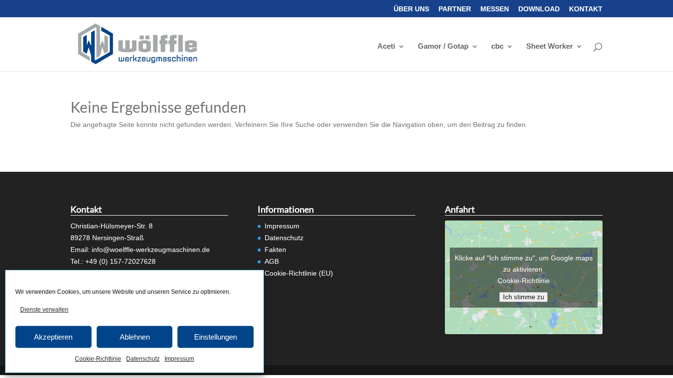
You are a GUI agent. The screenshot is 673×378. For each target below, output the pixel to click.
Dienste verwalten (44, 309)
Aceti (386, 46)
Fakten (275, 249)
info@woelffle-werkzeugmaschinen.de (151, 249)
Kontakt (586, 9)
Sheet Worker (549, 46)
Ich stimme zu (523, 297)
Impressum (179, 358)
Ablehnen (135, 337)
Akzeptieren (53, 337)
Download (539, 9)
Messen (494, 9)
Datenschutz (143, 358)
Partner (454, 9)
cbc (497, 46)
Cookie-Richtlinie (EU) (299, 273)
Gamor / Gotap (443, 46)
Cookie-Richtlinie (98, 358)
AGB (272, 261)
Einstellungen (215, 337)
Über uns (411, 9)
